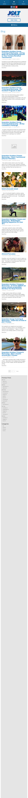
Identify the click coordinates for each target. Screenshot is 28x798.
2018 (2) (3, 402)
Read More (4, 67)
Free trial (14, 20)
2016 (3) (3, 416)
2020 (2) (3, 384)
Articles (4, 427)
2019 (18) (4, 389)
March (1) (5, 381)
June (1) (4, 397)
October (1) (5, 407)
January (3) (5, 400)
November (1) (5, 386)
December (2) (5, 404)
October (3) (5, 393)
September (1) (6, 409)
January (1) (5, 382)
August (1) (5, 394)
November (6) (5, 391)
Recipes (4, 429)
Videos (4, 430)
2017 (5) (3, 406)
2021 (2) (3, 379)
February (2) (5, 399)
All (3, 425)
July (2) (4, 396)
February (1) (5, 414)
